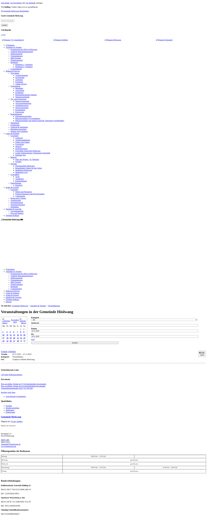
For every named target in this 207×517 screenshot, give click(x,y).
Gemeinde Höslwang (11, 417)
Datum (34, 329)
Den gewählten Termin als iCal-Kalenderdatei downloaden (23, 386)
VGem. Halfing (17, 421)
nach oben (11, 392)
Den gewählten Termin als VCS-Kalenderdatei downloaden (23, 384)
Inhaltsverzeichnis (12, 408)
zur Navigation (16, 3)
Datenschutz (10, 412)
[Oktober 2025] (6, 323)
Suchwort (35, 323)
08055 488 (5, 440)
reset (33, 339)
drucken (4, 392)
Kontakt (9, 406)
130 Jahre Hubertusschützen (11, 375)
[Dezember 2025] (23, 323)
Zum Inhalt (5, 3)
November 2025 (15, 321)
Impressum (10, 410)
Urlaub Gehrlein (8, 351)
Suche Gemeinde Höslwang (12, 16)
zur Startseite (31, 3)
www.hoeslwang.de (8, 446)
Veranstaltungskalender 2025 (17, 388)
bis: (32, 334)
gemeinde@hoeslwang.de (10, 444)
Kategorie (35, 318)
